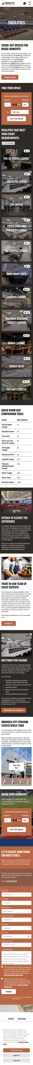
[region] (16, 450)
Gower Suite (6, 477)
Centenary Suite (8, 454)
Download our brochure (13, 710)
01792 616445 (12, 881)
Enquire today (10, 77)
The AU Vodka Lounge (7, 425)
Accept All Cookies (16, 1050)
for (8, 112)
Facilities (22, 1019)
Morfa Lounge (7, 473)
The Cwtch (6, 436)
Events (11, 1019)
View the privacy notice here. (13, 975)
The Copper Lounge (6, 449)
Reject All (16, 1055)
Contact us (8, 623)
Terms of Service (16, 998)
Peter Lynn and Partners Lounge (8, 442)
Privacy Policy (28, 997)
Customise (16, 1060)
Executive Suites (8, 431)
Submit (9, 991)
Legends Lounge (8, 459)
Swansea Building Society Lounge (8, 466)
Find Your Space (16, 118)
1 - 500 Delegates (8, 143)
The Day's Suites (8, 482)
